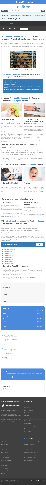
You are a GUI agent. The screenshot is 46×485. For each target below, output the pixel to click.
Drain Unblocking (27, 418)
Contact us (5, 301)
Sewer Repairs (5, 465)
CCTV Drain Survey (28, 420)
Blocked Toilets (5, 452)
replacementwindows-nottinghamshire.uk (32, 455)
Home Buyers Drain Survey (29, 426)
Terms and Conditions (9, 481)
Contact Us (39, 244)
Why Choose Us (6, 287)
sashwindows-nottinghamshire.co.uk (31, 441)
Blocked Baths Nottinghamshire (9, 249)
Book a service (5, 10)
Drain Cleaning (27, 404)
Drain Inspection (30, 277)
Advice (4, 298)
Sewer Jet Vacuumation (6, 460)
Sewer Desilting (5, 455)
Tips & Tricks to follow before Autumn (23, 69)
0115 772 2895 (8, 23)
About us (5, 284)
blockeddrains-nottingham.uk (30, 457)
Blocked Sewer (5, 447)
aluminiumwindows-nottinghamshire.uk (32, 447)
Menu (43, 10)
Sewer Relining (5, 462)
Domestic (5, 294)
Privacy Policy (16, 481)
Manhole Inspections (30, 273)
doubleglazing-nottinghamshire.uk (31, 449)
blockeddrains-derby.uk (28, 460)
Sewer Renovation (5, 468)
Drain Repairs (21, 277)
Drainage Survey (27, 423)
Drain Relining (27, 412)
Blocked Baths (5, 441)
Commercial (5, 291)
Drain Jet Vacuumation (28, 410)
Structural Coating (28, 431)
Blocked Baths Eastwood (8, 255)
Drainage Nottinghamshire (12, 405)
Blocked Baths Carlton (7, 253)
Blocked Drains (5, 444)
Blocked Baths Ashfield (7, 251)
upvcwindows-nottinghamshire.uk (31, 452)
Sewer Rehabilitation (6, 470)
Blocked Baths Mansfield (8, 259)
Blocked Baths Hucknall (7, 257)
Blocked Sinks (40, 270)
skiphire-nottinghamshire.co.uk (30, 444)
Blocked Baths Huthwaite (8, 263)
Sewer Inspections (5, 457)
